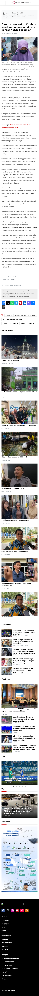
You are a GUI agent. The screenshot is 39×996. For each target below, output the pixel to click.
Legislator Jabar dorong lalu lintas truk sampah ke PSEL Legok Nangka (23, 719)
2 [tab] (17, 787)
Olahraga (5, 946)
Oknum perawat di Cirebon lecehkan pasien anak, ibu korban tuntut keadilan (19, 16)
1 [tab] (13, 787)
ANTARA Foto (7, 975)
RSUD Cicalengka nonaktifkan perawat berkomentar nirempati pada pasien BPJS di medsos (19, 392)
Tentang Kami (7, 965)
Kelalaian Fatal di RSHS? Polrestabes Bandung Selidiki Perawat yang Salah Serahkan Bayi (16, 583)
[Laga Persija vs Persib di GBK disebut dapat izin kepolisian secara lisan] (7, 729)
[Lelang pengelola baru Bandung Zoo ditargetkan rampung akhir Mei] (20, 444)
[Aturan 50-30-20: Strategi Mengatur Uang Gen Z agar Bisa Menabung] (7, 662)
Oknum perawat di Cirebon (25, 315)
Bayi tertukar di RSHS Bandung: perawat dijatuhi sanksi (18, 616)
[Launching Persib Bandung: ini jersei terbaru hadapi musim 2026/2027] (7, 633)
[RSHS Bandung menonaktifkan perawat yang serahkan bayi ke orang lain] (20, 538)
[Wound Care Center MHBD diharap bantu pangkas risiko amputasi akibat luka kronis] (20, 412)
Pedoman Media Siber (10, 968)
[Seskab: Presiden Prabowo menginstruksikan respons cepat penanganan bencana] (7, 652)
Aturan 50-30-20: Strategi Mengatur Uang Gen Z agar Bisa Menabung (23, 661)
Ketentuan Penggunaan (11, 958)
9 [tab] (30, 819)
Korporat (5, 979)
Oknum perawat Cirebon (12, 319)
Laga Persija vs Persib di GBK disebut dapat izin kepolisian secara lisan (24, 729)
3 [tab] (19, 787)
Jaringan (5, 955)
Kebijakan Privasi (8, 962)
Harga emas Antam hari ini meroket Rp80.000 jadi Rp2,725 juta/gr (23, 670)
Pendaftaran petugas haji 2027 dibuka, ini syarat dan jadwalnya (18, 359)
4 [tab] (23, 787)
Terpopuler (6, 624)
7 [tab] (24, 819)
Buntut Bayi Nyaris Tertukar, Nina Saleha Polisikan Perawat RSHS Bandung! (18, 519)
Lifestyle (5, 950)
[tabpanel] (20, 773)
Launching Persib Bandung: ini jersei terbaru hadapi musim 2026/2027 (24, 632)
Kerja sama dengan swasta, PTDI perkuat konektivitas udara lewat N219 (17, 811)
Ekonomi (5, 939)
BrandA (4, 972)
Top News (6, 679)
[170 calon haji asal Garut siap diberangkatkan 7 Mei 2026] (20, 475)
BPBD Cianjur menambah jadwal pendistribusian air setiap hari (23, 642)
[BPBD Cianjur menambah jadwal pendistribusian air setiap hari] (7, 643)
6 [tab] (21, 819)
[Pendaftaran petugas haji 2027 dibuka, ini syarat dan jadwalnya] (20, 347)
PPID (3, 982)
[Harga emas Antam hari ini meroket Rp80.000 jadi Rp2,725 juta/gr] (7, 671)
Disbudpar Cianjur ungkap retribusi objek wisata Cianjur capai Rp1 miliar (24, 738)
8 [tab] (27, 819)
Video (4, 789)
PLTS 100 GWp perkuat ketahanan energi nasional (17, 886)
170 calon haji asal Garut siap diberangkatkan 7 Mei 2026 (13, 487)
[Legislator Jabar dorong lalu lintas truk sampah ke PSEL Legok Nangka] (7, 720)
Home (7, 13)
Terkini (4, 917)
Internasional (7, 943)
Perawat (9, 315)
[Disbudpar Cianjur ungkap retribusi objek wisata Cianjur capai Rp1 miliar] (7, 739)
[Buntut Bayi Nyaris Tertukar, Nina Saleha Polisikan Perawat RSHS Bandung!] (20, 507)
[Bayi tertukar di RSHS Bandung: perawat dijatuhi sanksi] (20, 603)
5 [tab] (25, 787)
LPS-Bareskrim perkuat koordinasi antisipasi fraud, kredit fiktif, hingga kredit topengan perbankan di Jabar (19, 709)
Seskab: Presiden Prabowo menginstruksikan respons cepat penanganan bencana (24, 651)
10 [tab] (33, 819)
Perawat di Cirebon (10, 323)
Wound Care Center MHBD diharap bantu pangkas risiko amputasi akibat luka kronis (19, 424)
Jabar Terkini (17, 13)
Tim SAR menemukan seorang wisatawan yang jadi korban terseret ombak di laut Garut (24, 748)
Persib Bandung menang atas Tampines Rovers (18, 779)
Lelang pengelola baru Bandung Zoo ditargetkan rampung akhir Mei (16, 456)
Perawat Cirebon (27, 323)
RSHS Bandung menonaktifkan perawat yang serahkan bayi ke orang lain (18, 550)
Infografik (6, 822)
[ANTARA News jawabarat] (21, 2)
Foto (3, 756)
